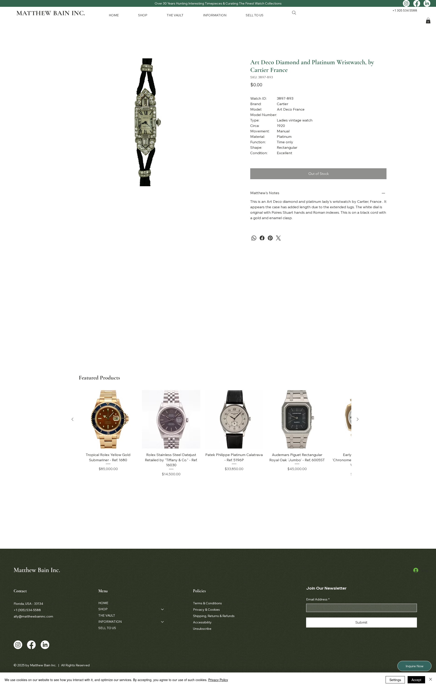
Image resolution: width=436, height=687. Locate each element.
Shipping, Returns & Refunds (214, 616)
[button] (149, 15)
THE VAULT (106, 615)
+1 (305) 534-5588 (27, 610)
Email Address (317, 599)
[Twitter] (278, 238)
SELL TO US (107, 628)
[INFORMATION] (162, 622)
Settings (395, 679)
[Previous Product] (72, 419)
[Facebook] (416, 3)
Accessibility (202, 622)
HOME (103, 603)
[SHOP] (162, 609)
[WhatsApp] (254, 238)
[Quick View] (108, 419)
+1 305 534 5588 (404, 10)
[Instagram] (406, 3)
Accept (416, 679)
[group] (215, 433)
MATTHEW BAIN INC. (50, 13)
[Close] (430, 679)
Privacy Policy (218, 679)
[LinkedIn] (427, 3)
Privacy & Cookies (206, 610)
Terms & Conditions (207, 603)
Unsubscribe (202, 629)
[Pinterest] (270, 238)
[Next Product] (357, 419)
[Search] (294, 12)
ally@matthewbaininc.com (33, 616)
